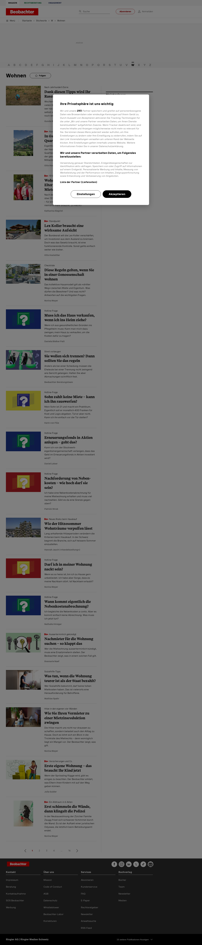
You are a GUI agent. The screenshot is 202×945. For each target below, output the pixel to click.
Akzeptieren (117, 194)
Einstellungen (86, 194)
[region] (101, 149)
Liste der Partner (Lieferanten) (78, 182)
